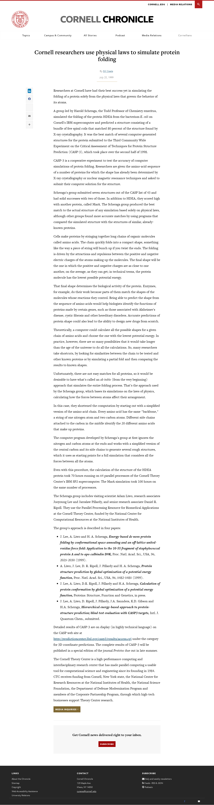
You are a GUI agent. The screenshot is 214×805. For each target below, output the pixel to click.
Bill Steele (108, 70)
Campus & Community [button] (58, 35)
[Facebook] (184, 801)
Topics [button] (26, 35)
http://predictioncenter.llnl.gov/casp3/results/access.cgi (93, 639)
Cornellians (185, 35)
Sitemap (15, 783)
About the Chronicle (21, 778)
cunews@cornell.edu (86, 791)
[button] (198, 4)
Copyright (16, 787)
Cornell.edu (156, 4)
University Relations (21, 795)
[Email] (199, 801)
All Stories (90, 35)
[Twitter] (191, 801)
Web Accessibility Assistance (25, 791)
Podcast (120, 35)
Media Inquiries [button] (66, 709)
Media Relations (181, 4)
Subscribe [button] (107, 744)
